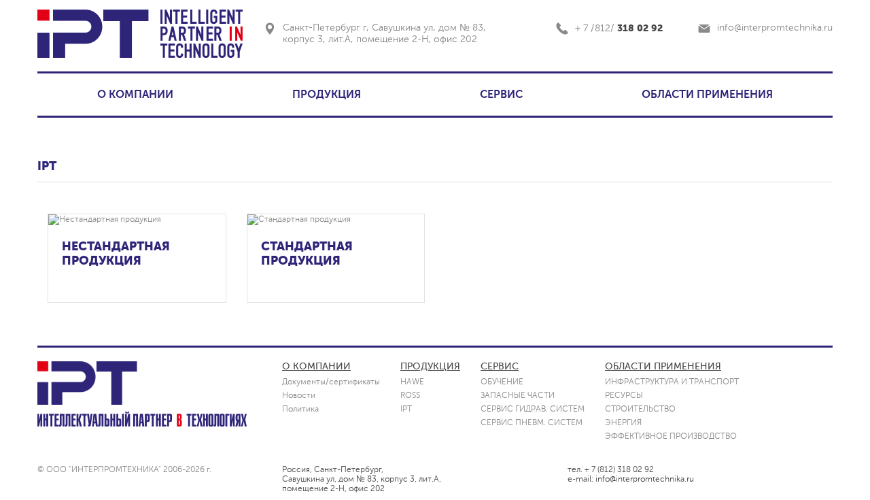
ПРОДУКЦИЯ (326, 94)
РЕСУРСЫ (624, 395)
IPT (93, 34)
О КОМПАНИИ (135, 94)
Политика (300, 409)
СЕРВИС (501, 94)
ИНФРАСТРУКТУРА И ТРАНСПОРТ (672, 381)
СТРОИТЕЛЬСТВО (640, 409)
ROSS (410, 395)
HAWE (412, 381)
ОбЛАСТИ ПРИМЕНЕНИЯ (663, 366)
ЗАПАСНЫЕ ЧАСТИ (518, 395)
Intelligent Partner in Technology (201, 34)
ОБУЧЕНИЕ (502, 381)
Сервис (500, 366)
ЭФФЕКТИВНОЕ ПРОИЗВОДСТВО (671, 436)
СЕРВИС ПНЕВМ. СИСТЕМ (531, 422)
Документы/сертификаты (331, 381)
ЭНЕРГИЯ (623, 422)
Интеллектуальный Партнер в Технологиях (142, 419)
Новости (298, 395)
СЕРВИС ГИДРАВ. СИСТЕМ (533, 409)
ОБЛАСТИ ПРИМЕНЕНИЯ (707, 94)
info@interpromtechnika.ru (775, 27)
